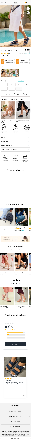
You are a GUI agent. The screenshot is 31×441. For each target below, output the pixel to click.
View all (16, 250)
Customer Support (15, 416)
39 (4, 89)
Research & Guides (15, 411)
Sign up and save (14, 427)
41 (19, 89)
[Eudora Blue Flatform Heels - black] (7, 198)
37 (19, 84)
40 (11, 89)
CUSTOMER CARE (15, 421)
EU (4, 81)
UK (7, 81)
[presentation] (2, 110)
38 (26, 84)
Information (15, 406)
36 (11, 84)
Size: (12, 81)
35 (4, 84)
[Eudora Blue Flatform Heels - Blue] (6, 198)
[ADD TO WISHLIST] (28, 12)
